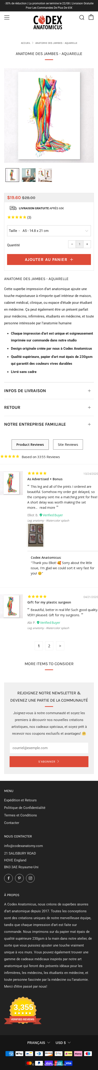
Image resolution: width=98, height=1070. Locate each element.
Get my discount (72, 541)
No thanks (72, 550)
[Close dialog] (92, 516)
